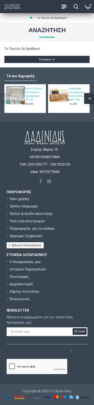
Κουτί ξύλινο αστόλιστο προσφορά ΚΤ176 (33, 94)
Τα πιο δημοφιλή (20, 76)
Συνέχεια (45, 59)
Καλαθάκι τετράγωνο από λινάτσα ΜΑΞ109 (77, 94)
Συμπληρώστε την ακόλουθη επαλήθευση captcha (34, 353)
